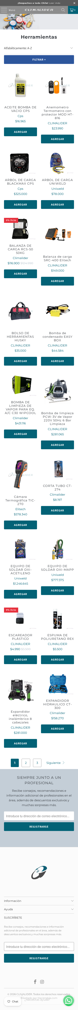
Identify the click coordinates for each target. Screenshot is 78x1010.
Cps (20, 116)
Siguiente (53, 763)
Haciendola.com (47, 997)
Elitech (20, 509)
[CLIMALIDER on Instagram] (42, 982)
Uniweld (57, 189)
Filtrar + (39, 59)
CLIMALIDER (57, 123)
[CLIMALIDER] (39, 10)
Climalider (20, 258)
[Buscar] (63, 10)
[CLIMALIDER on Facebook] (35, 982)
